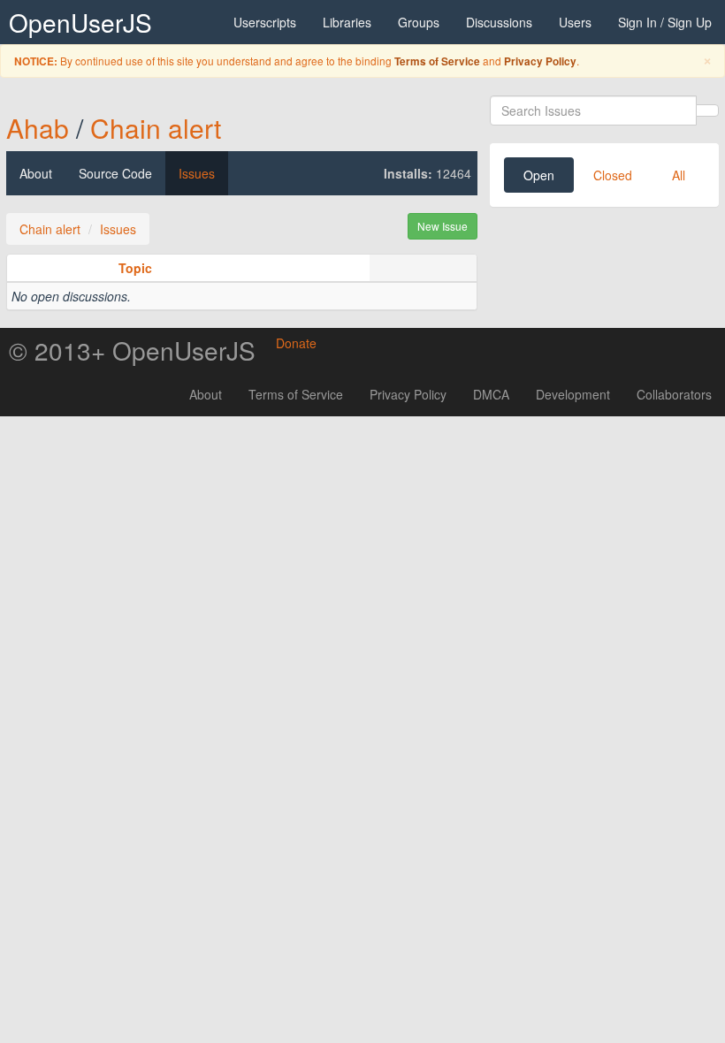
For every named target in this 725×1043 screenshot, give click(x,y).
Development (573, 394)
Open (538, 175)
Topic (135, 268)
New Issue (442, 225)
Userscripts (264, 22)
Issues (197, 173)
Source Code (115, 173)
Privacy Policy (540, 61)
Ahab (37, 128)
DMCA (491, 394)
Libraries (347, 22)
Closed (612, 175)
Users (575, 22)
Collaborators (674, 394)
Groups (418, 22)
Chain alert (155, 128)
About (35, 173)
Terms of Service (437, 61)
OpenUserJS (80, 22)
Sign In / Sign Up (665, 22)
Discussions (499, 22)
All (678, 175)
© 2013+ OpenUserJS (132, 350)
